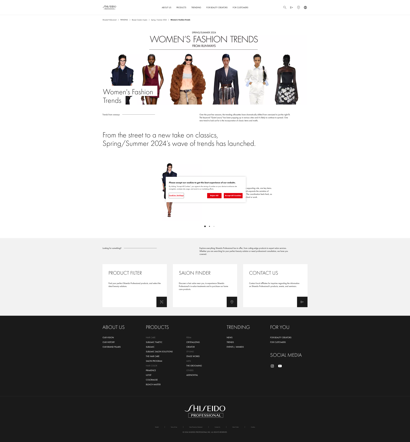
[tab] (205, 226)
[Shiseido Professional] (109, 7)
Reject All (214, 195)
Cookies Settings (176, 195)
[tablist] (205, 226)
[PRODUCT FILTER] (134, 285)
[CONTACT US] (275, 285)
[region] (206, 189)
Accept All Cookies (233, 195)
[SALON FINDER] (205, 285)
